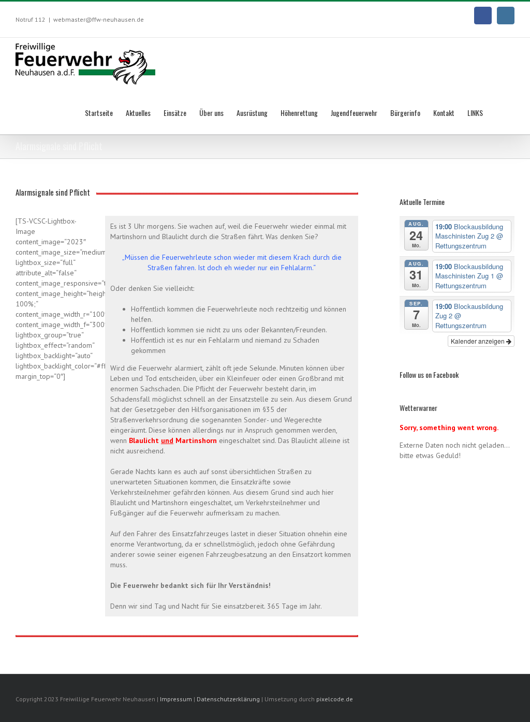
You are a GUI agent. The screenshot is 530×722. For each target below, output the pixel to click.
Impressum (176, 699)
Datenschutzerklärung (229, 699)
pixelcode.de (334, 699)
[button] (499, 112)
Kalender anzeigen (478, 340)
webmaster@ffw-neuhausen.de (98, 19)
